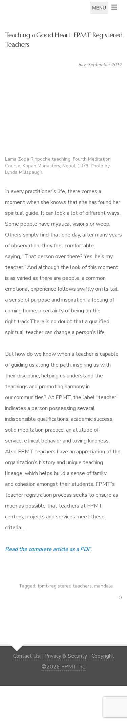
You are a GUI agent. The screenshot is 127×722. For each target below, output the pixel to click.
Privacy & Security (65, 656)
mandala (103, 586)
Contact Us (26, 656)
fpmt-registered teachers (65, 586)
